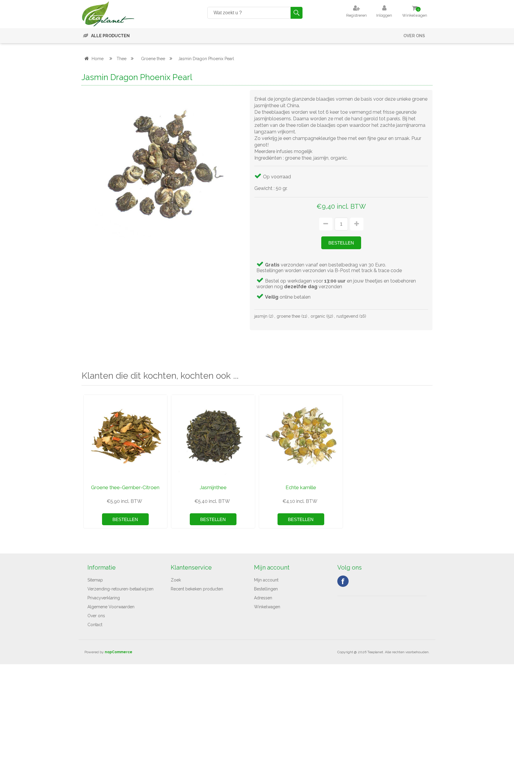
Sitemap (95, 580)
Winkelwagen (267, 606)
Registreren (356, 15)
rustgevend (347, 316)
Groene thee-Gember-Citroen (125, 487)
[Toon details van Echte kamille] (301, 436)
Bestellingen (266, 589)
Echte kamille (301, 487)
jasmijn (260, 316)
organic (318, 316)
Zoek (176, 580)
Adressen (263, 597)
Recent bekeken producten (197, 589)
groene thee (288, 316)
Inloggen (384, 15)
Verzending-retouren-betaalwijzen (120, 589)
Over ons (414, 35)
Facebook (343, 581)
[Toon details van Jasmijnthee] (213, 436)
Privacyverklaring (103, 597)
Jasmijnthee (213, 487)
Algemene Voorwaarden (110, 606)
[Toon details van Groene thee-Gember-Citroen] (125, 436)
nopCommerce (118, 652)
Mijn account (266, 580)
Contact (94, 624)
